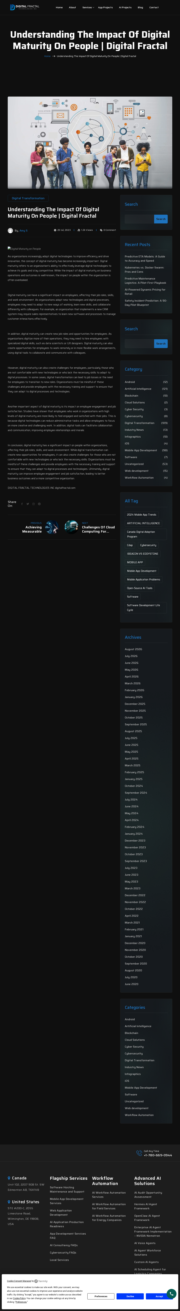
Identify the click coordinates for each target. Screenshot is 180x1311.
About (72, 7)
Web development (137, 471)
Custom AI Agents (146, 1262)
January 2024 (134, 834)
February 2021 (134, 929)
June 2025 (131, 745)
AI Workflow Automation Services (109, 1194)
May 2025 (131, 752)
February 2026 (134, 690)
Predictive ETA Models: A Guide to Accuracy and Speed (145, 258)
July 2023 (131, 868)
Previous (36, 523)
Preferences (101, 1296)
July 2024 (131, 799)
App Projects (105, 7)
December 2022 (135, 895)
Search (131, 204)
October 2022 (134, 909)
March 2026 (133, 683)
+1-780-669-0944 (158, 1155)
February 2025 (134, 772)
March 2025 (132, 765)
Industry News (134, 430)
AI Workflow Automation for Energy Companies (109, 1218)
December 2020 (135, 943)
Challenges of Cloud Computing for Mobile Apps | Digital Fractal (98, 529)
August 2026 (133, 649)
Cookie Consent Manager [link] (19, 1281)
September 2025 (136, 724)
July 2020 (131, 977)
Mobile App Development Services (66, 1201)
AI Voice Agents (145, 1243)
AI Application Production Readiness (67, 1224)
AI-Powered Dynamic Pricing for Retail (145, 292)
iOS (127, 443)
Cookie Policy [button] (19, 1298)
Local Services (59, 1260)
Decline (130, 1296)
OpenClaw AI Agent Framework (147, 1218)
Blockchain (131, 396)
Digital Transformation (139, 423)
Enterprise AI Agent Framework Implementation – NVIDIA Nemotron (153, 1231)
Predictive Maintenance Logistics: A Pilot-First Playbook (145, 281)
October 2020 (134, 957)
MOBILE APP (135, 562)
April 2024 (132, 820)
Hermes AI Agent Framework (145, 1206)
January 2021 (133, 936)
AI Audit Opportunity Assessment (148, 1194)
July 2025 (131, 738)
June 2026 (132, 663)
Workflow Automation (139, 478)
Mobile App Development (141, 450)
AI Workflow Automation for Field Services (109, 1206)
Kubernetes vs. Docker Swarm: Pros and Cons (144, 269)
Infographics (133, 437)
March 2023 (132, 888)
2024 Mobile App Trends (141, 515)
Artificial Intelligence (138, 389)
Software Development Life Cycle (143, 607)
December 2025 (135, 704)
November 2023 (135, 847)
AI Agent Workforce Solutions (147, 1252)
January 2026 (134, 697)
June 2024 (132, 806)
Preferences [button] (21, 1302)
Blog (140, 7)
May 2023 (131, 881)
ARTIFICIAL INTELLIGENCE (143, 523)
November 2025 (135, 711)
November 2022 (135, 902)
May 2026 (131, 670)
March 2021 (132, 922)
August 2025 (133, 731)
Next (85, 523)
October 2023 (134, 854)
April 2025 (132, 758)
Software (131, 457)
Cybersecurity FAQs (63, 1252)
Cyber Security (134, 409)
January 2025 (134, 779)
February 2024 (134, 827)
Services (87, 7)
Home (59, 7)
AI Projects (125, 7)
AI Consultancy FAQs (64, 1245)
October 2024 (134, 786)
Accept (159, 1296)
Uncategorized (134, 464)
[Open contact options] (171, 1294)
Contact (154, 7)
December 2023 (135, 840)
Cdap (130, 545)
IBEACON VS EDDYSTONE (142, 554)
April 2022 (132, 916)
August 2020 (133, 970)
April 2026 (132, 676)
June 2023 (131, 875)
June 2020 (131, 984)
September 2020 (136, 963)
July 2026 (131, 656)
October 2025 (134, 717)
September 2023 (136, 861)
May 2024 (131, 813)
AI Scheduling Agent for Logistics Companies (150, 1271)
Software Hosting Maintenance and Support (67, 1189)
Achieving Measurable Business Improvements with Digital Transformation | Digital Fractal (25, 529)
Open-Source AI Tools (139, 588)
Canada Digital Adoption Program (141, 534)
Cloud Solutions (135, 402)
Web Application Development (61, 1212)
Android (130, 382)
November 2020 (135, 950)
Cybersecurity (134, 416)
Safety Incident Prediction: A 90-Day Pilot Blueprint (146, 303)
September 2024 (136, 793)
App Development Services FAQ (68, 1235)
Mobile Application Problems (143, 579)
